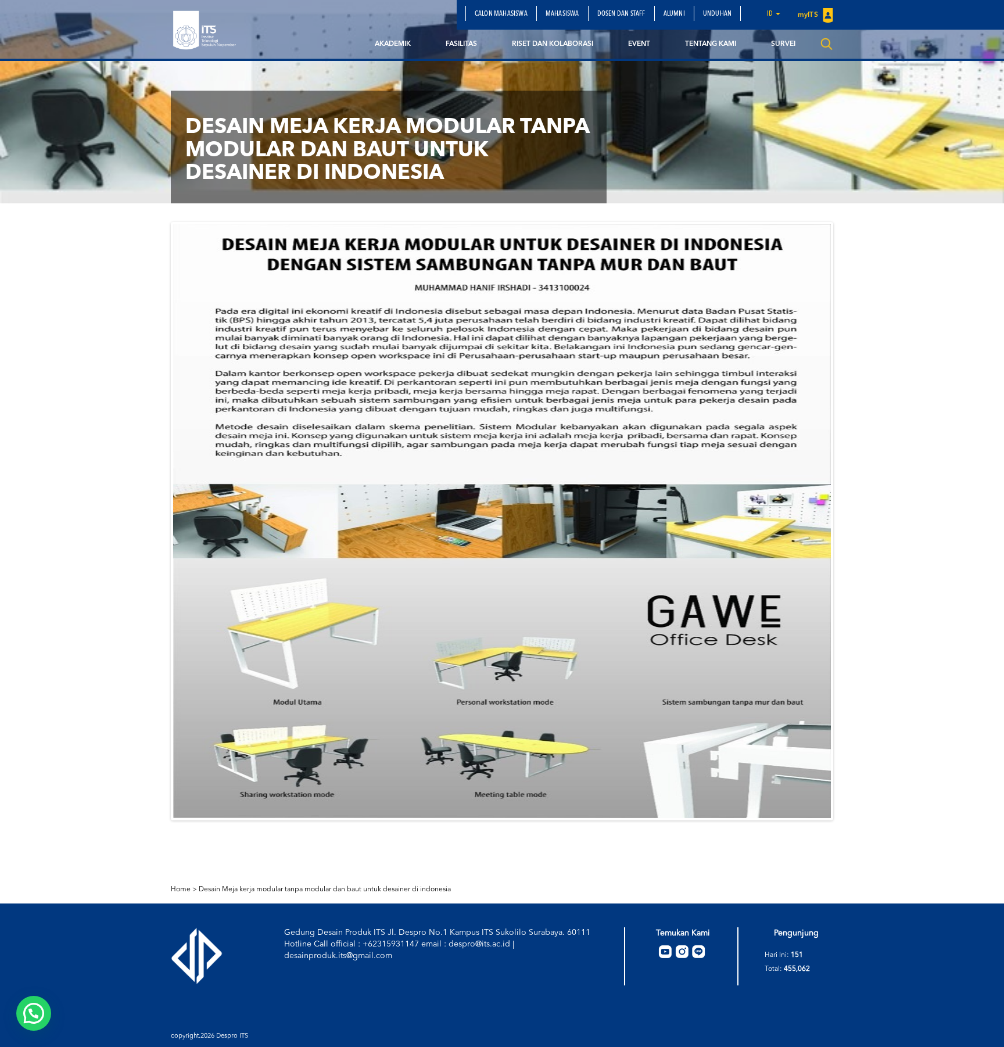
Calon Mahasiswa (501, 13)
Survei (783, 44)
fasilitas (461, 44)
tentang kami (710, 44)
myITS (809, 15)
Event (639, 44)
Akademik (393, 44)
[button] (33, 1013)
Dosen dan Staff (621, 13)
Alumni (674, 13)
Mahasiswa (562, 13)
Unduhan (717, 13)
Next (848, 521)
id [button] (770, 13)
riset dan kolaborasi (552, 44)
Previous (155, 521)
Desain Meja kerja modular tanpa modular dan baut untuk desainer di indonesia (325, 889)
